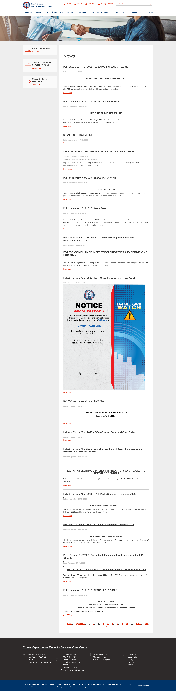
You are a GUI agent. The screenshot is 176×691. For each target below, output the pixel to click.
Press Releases (69, 245)
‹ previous (80, 623)
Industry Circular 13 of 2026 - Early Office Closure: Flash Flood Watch (99, 278)
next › (138, 623)
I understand (143, 685)
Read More (67, 93)
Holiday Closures (107, 4)
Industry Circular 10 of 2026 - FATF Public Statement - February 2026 (99, 494)
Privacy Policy (132, 657)
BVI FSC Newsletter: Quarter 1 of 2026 (83, 401)
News (125, 12)
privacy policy (80, 687)
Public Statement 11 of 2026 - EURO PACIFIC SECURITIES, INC (95, 67)
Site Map (129, 659)
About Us (28, 12)
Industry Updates (69, 406)
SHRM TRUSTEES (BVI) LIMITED (80, 135)
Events (150, 12)
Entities (39, 12)
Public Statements (70, 72)
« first (69, 623)
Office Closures (69, 283)
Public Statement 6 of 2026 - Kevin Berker (85, 208)
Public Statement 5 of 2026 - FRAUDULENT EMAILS (90, 590)
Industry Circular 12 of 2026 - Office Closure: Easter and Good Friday (99, 432)
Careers (79, 4)
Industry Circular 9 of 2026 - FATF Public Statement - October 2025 (98, 524)
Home (69, 4)
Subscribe (36, 84)
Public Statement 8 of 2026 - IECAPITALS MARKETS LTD (92, 101)
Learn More (36, 52)
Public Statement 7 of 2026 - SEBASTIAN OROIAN (89, 177)
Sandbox (82, 12)
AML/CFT (71, 12)
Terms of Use (131, 654)
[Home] (38, 5)
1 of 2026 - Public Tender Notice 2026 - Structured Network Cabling (98, 151)
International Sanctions (99, 12)
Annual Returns (137, 12)
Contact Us (91, 4)
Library (115, 12)
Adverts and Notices (71, 157)
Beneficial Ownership (55, 12)
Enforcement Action (70, 140)
